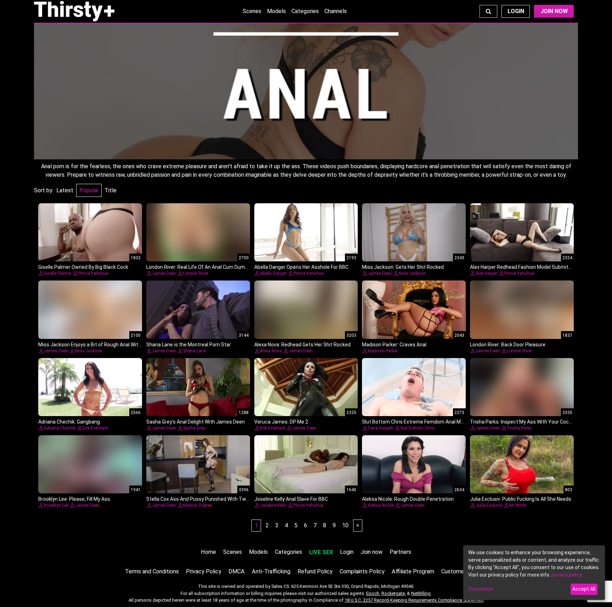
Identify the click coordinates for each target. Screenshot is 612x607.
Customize (480, 589)
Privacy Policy (203, 571)
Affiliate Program (413, 571)
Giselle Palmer (57, 273)
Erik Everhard (95, 428)
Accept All (583, 589)
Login (516, 11)
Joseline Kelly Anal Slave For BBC (291, 499)
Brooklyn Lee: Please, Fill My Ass (74, 499)
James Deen (164, 273)
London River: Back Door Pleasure (507, 344)
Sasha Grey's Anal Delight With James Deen (195, 422)
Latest (64, 190)
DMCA (236, 571)
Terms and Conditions (152, 571)
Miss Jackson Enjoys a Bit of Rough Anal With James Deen (104, 344)
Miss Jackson (412, 273)
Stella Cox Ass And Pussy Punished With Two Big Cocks (209, 499)
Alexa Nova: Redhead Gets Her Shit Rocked (302, 344)
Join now (371, 552)
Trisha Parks (519, 428)
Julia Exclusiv (489, 505)
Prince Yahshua (93, 273)
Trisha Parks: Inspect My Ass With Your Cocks (522, 422)
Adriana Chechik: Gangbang (69, 422)
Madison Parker (383, 350)
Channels (335, 11)
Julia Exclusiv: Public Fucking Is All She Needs (520, 499)
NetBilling (421, 593)
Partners (400, 552)
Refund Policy (315, 571)
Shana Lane (194, 350)
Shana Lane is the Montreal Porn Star (188, 344)
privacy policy (566, 575)
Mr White (517, 505)
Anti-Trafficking (271, 571)
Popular (88, 190)
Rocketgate (393, 593)
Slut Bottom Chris (417, 428)
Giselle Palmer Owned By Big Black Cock (83, 267)
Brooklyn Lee (56, 505)
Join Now (554, 11)
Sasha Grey (194, 428)
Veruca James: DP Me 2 (281, 422)
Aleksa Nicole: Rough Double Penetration (408, 499)
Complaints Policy (362, 571)
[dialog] (534, 572)
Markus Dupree (197, 505)
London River (195, 273)
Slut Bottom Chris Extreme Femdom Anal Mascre (418, 422)
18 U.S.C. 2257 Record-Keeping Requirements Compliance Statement (414, 600)
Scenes (252, 11)
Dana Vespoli (380, 428)
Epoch (372, 593)
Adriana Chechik (59, 428)
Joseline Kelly (273, 505)
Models (276, 11)
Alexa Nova (271, 350)
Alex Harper (486, 273)
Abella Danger (273, 273)
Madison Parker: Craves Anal (394, 344)
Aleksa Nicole (380, 505)
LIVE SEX (321, 552)
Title (110, 190)
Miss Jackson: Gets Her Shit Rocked (403, 267)
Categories (305, 11)
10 (345, 525)
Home (208, 552)
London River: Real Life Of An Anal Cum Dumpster (201, 267)
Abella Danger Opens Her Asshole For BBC (301, 267)
